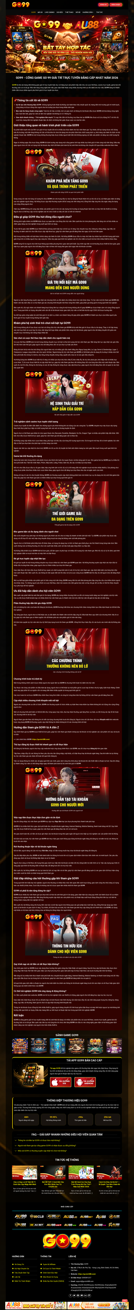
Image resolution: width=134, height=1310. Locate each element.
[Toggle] (16, 1140)
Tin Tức (99, 12)
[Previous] (11, 1183)
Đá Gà (40, 12)
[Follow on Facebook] (70, 1295)
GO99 (33, 12)
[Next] (122, 1183)
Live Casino (49, 12)
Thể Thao (69, 12)
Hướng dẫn (88, 12)
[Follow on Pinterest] (78, 1295)
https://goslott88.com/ (41, 739)
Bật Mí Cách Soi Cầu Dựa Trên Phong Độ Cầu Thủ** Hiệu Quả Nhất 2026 (81, 1184)
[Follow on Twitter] (74, 1295)
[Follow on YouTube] (82, 1295)
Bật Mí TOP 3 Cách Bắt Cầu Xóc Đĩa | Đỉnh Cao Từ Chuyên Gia (53, 1184)
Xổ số (78, 12)
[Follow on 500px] (85, 1295)
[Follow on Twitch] (89, 1295)
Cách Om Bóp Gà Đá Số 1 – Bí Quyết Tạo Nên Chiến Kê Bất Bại (109, 1184)
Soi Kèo (60, 12)
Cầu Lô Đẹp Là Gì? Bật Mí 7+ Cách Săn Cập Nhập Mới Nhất (24, 1183)
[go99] (21, 4)
